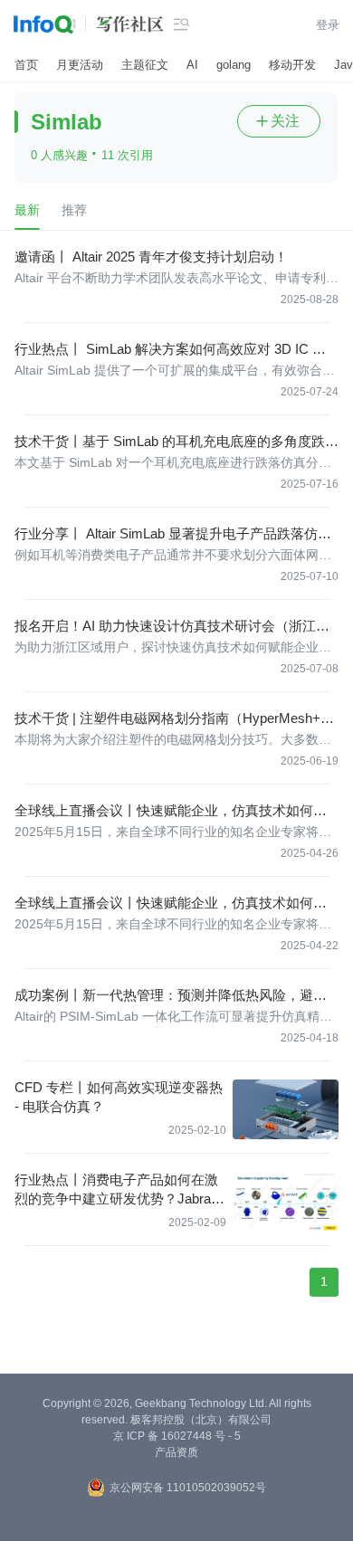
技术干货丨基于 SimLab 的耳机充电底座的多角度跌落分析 (176, 442)
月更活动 (79, 64)
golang (233, 64)
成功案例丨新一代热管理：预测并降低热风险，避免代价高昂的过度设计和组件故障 (170, 995)
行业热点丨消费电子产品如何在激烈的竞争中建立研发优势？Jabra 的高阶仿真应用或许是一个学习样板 (116, 1190)
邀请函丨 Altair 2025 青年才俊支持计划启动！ (151, 256)
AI (192, 64)
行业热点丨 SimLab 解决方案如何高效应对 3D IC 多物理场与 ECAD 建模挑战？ (170, 349)
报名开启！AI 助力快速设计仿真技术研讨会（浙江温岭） (171, 626)
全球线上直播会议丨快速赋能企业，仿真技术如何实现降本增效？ (170, 811)
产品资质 (176, 1452)
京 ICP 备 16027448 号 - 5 (177, 1436)
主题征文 (144, 64)
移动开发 (292, 64)
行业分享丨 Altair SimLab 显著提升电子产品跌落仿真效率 (172, 534)
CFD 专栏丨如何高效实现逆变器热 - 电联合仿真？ (118, 1097)
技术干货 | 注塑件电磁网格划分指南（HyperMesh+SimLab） (173, 719)
